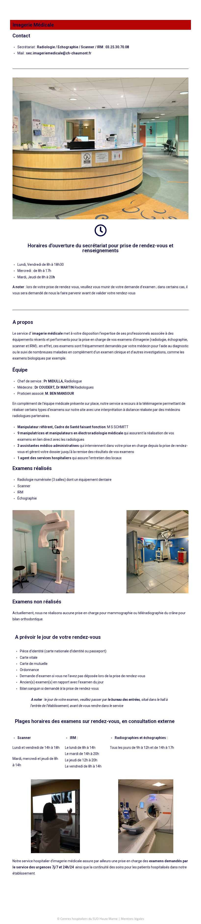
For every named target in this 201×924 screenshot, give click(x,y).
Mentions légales (132, 919)
